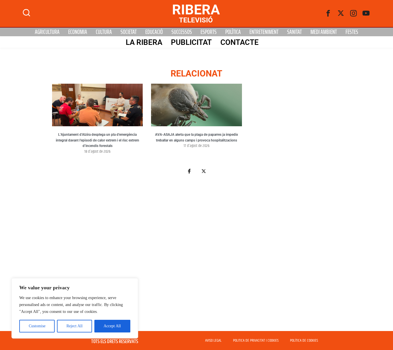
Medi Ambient (323, 32)
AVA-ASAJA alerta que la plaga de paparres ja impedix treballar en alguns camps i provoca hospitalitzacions (196, 137)
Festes (352, 32)
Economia (77, 32)
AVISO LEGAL (213, 340)
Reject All (74, 326)
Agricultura (47, 32)
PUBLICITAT (191, 42)
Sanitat (294, 32)
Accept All (112, 326)
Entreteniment (263, 32)
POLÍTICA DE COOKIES (304, 340)
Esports (209, 32)
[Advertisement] (196, 256)
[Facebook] (328, 13)
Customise (37, 326)
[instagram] (353, 13)
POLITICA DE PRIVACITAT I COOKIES (255, 340)
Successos (181, 32)
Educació (154, 32)
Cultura (104, 32)
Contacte (239, 42)
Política (233, 32)
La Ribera (144, 42)
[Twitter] (341, 13)
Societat (129, 32)
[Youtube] (366, 13)
